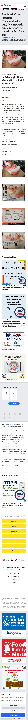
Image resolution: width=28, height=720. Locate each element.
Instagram (14, 531)
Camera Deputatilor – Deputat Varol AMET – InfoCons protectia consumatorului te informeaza (14, 287)
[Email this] (4, 414)
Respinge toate (13, 705)
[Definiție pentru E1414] (13, 339)
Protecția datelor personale (14, 576)
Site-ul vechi (14, 588)
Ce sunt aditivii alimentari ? (9, 380)
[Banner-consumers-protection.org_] (14, 625)
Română (17, 718)
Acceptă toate (13, 715)
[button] (16, 6)
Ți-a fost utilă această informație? (11, 387)
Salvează (14, 403)
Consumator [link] (10, 151)
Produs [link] (9, 97)
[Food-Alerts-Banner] (14, 651)
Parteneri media (14, 591)
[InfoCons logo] (6, 5)
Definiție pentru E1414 (8, 349)
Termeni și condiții (14, 573)
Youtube (14, 536)
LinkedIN (14, 541)
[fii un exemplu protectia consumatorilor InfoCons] (14, 677)
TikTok (14, 551)
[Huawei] (22, 9)
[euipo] (14, 560)
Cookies (14, 582)
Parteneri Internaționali (14, 594)
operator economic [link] (15, 127)
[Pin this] (4, 417)
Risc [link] (4, 101)
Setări (13, 710)
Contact (14, 585)
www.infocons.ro (11, 424)
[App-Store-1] (14, 9)
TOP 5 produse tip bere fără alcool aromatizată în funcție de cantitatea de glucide (12, 505)
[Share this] (9, 414)
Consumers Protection (7, 515)
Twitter (14, 546)
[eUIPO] (22, 560)
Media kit (14, 579)
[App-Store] (6, 9)
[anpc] (6, 560)
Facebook (14, 526)
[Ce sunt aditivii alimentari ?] (14, 366)
